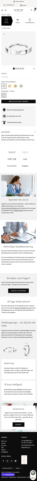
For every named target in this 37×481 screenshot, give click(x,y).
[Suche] (5, 10)
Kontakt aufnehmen (18, 291)
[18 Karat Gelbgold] (9, 86)
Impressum (4, 477)
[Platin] (21, 86)
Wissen (3, 450)
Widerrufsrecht (21, 477)
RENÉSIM (3, 14)
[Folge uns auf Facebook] (3, 461)
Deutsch (18, 468)
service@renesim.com (27, 445)
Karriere (3, 445)
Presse (3, 443)
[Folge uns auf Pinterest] (11, 461)
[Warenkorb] (35, 10)
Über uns (4, 441)
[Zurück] (3, 68)
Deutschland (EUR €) (7, 468)
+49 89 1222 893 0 (18, 210)
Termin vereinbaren (20, 1)
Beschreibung (5, 132)
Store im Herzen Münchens (9, 208)
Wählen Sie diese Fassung (18, 101)
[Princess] (3, 95)
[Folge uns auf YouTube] (15, 461)
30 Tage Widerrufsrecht (14, 116)
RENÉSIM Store (25, 447)
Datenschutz (12, 477)
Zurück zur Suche (6, 28)
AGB (28, 477)
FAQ (2, 447)
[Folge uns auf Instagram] (7, 461)
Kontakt (24, 5)
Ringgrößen (4, 452)
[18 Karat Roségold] (15, 86)
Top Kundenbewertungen (14, 122)
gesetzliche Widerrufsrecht (23, 308)
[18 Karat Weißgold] (3, 86)
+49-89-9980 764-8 (10, 5)
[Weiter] (34, 68)
